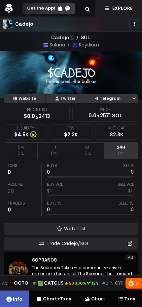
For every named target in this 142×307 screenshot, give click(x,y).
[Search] (87, 8)
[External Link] (130, 243)
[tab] (20, 150)
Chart (98, 298)
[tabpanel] (71, 189)
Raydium (89, 45)
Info (17, 299)
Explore (122, 8)
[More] (134, 24)
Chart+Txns (57, 298)
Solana (57, 45)
